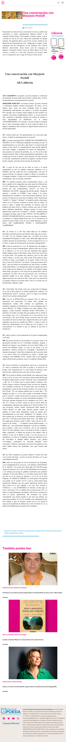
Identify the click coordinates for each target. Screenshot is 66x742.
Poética (21, 533)
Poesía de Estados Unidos (54, 531)
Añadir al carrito (54, 58)
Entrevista (21, 531)
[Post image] (33, 569)
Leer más (5, 597)
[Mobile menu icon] (62, 2)
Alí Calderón (14, 531)
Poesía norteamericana (11, 533)
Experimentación (30, 531)
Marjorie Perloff (40, 531)
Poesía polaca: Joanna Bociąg (12, 681)
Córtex (62, 48)
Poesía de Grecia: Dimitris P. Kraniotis (15, 587)
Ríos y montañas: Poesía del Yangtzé (14, 634)
